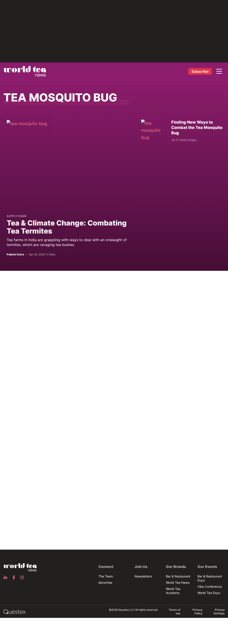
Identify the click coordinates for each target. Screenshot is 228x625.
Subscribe (200, 71)
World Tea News (177, 582)
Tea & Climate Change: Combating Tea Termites (67, 227)
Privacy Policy (197, 611)
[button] (219, 71)
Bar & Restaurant (178, 576)
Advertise (105, 582)
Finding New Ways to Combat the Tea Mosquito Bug (196, 127)
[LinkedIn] (6, 577)
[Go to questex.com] (14, 611)
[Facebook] (15, 577)
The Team (105, 576)
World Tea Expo (208, 593)
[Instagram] (23, 577)
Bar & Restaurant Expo (209, 578)
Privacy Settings (219, 611)
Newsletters (143, 576)
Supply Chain (16, 216)
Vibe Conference (209, 586)
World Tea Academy (173, 591)
